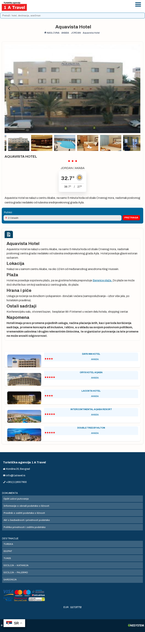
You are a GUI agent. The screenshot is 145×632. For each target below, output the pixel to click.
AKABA (80, 168)
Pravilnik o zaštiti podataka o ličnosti (24, 512)
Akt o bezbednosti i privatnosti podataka (27, 520)
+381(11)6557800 (83, 3)
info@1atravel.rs (83, 8)
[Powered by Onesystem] (136, 625)
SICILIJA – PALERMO (16, 572)
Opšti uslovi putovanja (16, 498)
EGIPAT (8, 551)
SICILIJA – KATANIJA (16, 565)
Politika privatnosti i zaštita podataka (24, 527)
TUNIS (7, 558)
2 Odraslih (13, 218)
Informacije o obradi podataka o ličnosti (26, 505)
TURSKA (8, 544)
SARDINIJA (10, 579)
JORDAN (67, 168)
